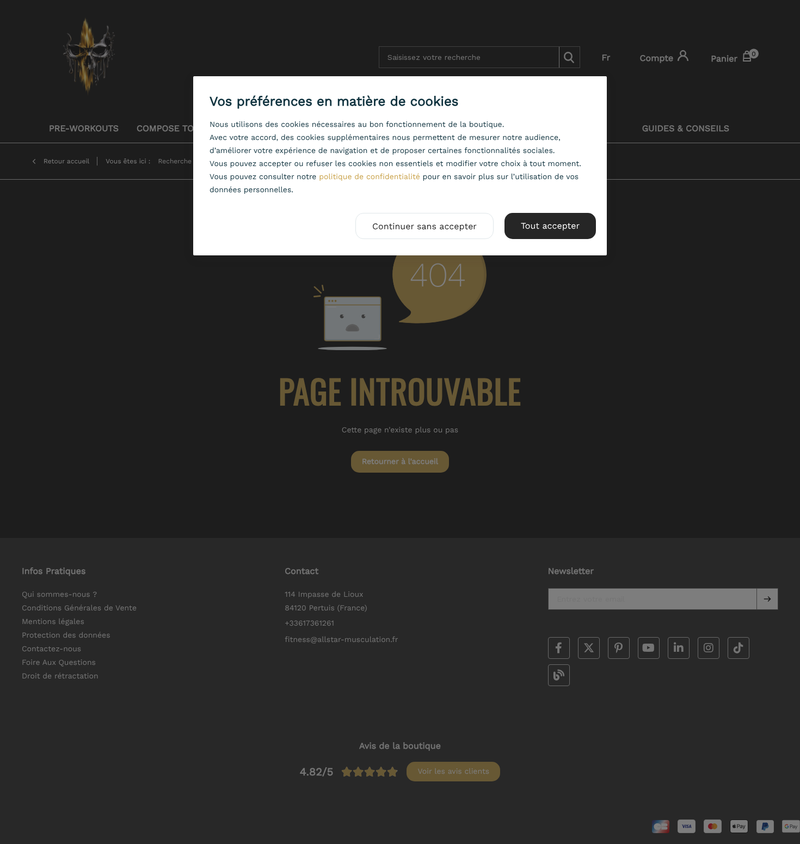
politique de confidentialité (369, 177)
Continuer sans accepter (424, 226)
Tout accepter (550, 226)
